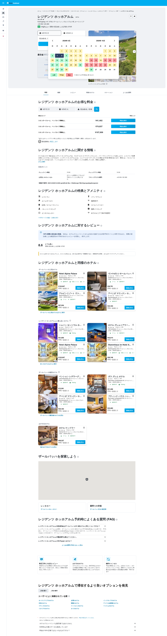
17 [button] (71, 60)
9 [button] (66, 56)
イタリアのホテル (44, 608)
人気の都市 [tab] (54, 591)
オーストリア (46, 11)
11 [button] (76, 56)
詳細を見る (80, 288)
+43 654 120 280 (43, 24)
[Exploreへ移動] (3, 25)
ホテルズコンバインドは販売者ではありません (56, 623)
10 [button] (71, 56)
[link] (52, 312)
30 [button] (66, 69)
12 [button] (80, 56)
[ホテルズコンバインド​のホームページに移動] (13, 3)
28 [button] (57, 69)
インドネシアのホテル (110, 600)
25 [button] (76, 65)
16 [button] (66, 60)
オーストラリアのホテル (46, 600)
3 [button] (71, 51)
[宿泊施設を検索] (3, 13)
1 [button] (61, 51)
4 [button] (75, 51)
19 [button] (80, 60)
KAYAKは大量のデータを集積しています (54, 627)
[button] (3, 3)
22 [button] (62, 65)
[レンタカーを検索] (3, 17)
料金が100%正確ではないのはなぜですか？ (55, 630)
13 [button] (52, 60)
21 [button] (57, 65)
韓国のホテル (75, 603)
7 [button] (57, 56)
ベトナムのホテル (108, 606)
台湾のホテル (75, 600)
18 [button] (76, 60)
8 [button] (61, 56)
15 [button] (62, 60)
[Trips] (3, 31)
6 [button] (52, 56)
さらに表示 (41, 162)
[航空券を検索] (3, 9)
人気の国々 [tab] (43, 591)
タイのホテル (75, 608)
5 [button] (80, 51)
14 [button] (57, 60)
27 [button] (52, 69)
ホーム (39, 11)
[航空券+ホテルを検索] (3, 21)
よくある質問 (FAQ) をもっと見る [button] (72, 545)
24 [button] (71, 65)
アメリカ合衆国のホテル (110, 603)
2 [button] (66, 51)
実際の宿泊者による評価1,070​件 (61, 27)
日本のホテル (43, 603)
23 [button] (66, 65)
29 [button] (62, 69)
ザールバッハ (112, 11)
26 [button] (80, 65)
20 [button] (52, 65)
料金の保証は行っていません (86, 617)
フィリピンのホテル (77, 606)
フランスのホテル (44, 606)
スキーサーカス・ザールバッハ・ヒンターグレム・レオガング (87, 11)
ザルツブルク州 (61, 11)
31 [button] (114, 69)
